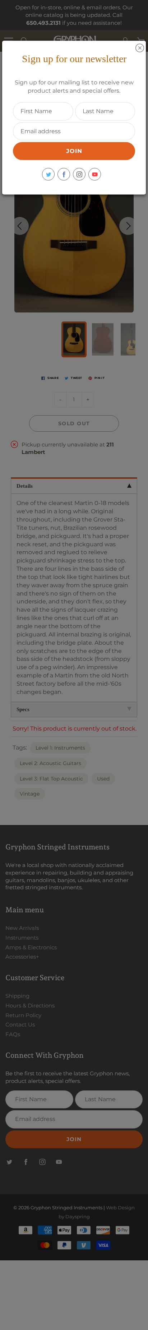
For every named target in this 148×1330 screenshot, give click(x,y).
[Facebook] (63, 174)
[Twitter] (48, 174)
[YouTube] (94, 174)
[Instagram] (79, 174)
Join (74, 151)
